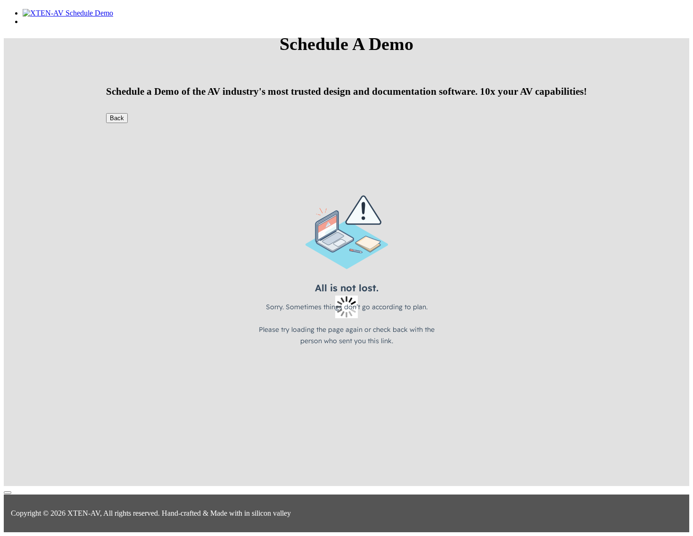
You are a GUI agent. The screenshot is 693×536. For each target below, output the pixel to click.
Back (117, 118)
